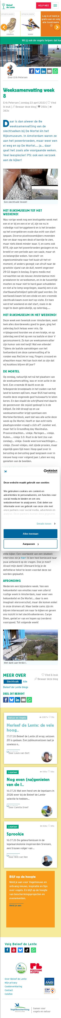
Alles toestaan (30, 533)
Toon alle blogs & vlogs (18, 48)
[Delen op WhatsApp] (55, 71)
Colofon (9, 994)
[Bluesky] (20, 950)
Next (57, 27)
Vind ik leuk (51, 674)
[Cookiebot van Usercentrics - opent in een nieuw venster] (43, 471)
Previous (4, 27)
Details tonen (44, 523)
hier (23, 557)
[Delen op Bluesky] (37, 71)
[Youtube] (13, 950)
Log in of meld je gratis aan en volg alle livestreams (51, 19)
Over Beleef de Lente (16, 979)
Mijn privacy (11, 982)
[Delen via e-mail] (49, 71)
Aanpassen (29, 544)
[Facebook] (7, 950)
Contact (9, 990)
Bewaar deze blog (25, 106)
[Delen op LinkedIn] (43, 71)
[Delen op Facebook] (31, 71)
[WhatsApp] (33, 950)
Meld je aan (15, 905)
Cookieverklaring (13, 986)
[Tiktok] (26, 950)
